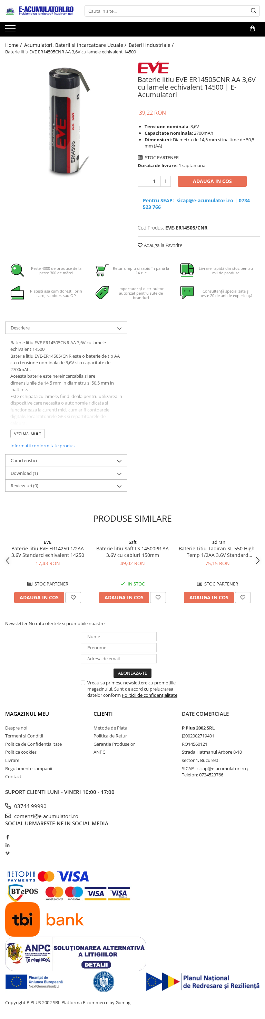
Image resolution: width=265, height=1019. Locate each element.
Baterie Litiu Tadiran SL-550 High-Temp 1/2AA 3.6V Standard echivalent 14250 (217, 551)
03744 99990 (30, 806)
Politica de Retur (110, 736)
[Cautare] (253, 11)
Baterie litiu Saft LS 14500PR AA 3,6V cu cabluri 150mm (132, 551)
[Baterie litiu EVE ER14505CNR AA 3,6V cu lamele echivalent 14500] (66, 121)
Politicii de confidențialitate (149, 695)
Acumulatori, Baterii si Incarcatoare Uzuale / (76, 45)
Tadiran (217, 542)
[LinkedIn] (7, 845)
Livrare (12, 760)
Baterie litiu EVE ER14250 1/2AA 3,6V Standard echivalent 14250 (47, 551)
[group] (66, 121)
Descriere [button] (20, 328)
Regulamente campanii (28, 768)
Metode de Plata (110, 728)
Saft (133, 542)
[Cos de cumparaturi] (252, 28)
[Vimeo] (7, 853)
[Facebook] (7, 837)
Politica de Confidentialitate (33, 744)
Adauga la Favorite (163, 245)
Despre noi (16, 728)
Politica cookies (21, 752)
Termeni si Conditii (24, 736)
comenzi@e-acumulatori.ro (45, 816)
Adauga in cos (212, 181)
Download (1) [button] (24, 473)
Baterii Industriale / (152, 45)
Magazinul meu (27, 713)
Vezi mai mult (27, 433)
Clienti (103, 713)
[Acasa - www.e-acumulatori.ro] (39, 11)
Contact (13, 776)
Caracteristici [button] (24, 460)
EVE (47, 542)
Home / (14, 45)
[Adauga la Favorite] (73, 597)
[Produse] (11, 30)
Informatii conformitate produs (42, 445)
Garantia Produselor (114, 744)
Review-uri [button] (24, 485)
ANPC (99, 752)
